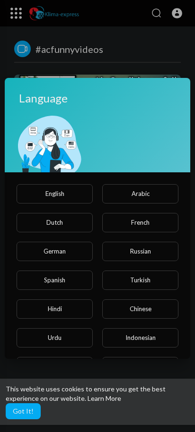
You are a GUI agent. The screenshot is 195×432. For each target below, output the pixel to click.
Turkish (140, 280)
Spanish (54, 280)
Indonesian (140, 337)
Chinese (140, 309)
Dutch (54, 222)
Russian (140, 251)
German (55, 251)
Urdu (55, 337)
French (140, 222)
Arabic (141, 193)
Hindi (55, 309)
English (54, 193)
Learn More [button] (104, 398)
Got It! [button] (23, 411)
